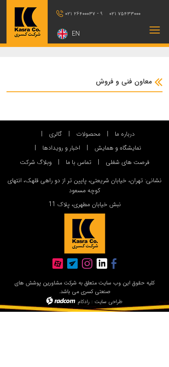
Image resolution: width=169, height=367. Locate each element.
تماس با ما (78, 162)
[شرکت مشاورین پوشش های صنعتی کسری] (28, 21)
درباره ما (125, 134)
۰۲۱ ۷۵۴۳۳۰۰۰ (124, 14)
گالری (55, 134)
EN (76, 34)
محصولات (88, 134)
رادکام (84, 301)
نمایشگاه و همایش (117, 148)
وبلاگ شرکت (36, 162)
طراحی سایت (108, 301)
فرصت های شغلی (128, 162)
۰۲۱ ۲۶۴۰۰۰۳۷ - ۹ (84, 14)
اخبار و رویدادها (61, 148)
